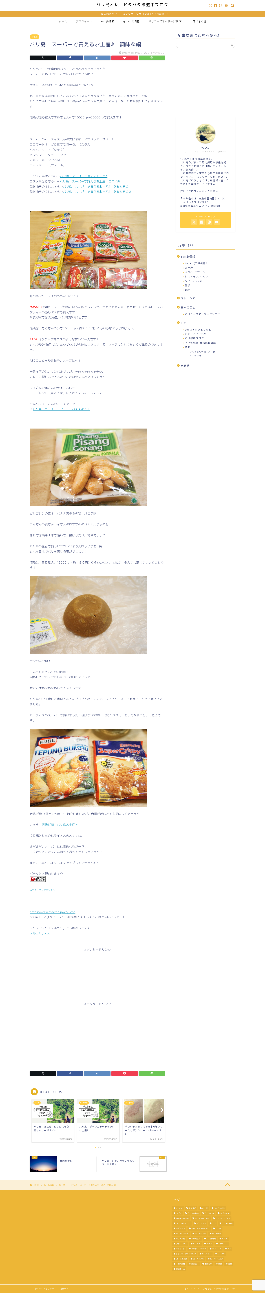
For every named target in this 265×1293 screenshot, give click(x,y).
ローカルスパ (198, 1258)
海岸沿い (208, 1264)
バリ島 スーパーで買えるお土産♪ (83, 176)
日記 (184, 323)
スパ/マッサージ (195, 272)
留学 (187, 285)
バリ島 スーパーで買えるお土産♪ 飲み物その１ (97, 187)
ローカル (221, 1253)
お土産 (34, 36)
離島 (230, 1264)
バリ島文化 (180, 1238)
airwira (179, 1208)
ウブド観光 (224, 1213)
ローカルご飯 (181, 1258)
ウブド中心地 (193, 1213)
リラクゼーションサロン (186, 1253)
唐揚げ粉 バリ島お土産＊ (60, 825)
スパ (214, 1223)
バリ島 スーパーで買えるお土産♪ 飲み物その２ (97, 192)
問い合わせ (199, 21)
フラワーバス (181, 1243)
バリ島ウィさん (182, 1233)
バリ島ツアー (200, 1233)
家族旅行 (194, 1264)
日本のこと (188, 307)
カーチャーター (182, 1218)
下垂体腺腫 (180, 1264)
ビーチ (224, 1238)
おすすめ (192, 1208)
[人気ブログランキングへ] (38, 884)
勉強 (187, 347)
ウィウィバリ (219, 1208)
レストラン (206, 1253)
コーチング (195, 356)
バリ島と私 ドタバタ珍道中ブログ (132, 4)
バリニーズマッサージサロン (166, 21)
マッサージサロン (198, 1248)
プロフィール (84, 21)
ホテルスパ (222, 1243)
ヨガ (229, 1248)
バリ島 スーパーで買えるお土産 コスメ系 (90, 181)
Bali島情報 (107, 21)
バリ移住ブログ (194, 338)
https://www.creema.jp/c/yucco (52, 912)
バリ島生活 (195, 1238)
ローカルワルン (216, 1258)
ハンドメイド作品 (196, 334)
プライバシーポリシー (43, 1288)
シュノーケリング (183, 1223)
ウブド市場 (209, 1213)
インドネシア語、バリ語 (202, 352)
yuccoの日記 (131, 21)
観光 (187, 289)
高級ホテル (180, 1269)
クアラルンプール (223, 1218)
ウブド (178, 1213)
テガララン (180, 1228)
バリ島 (218, 1228)
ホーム (63, 21)
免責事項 (64, 1288)
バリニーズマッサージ (200, 1228)
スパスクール (227, 1223)
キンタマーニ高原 (202, 1218)
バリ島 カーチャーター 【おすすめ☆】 (61, 409)
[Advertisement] (97, 978)
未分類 (185, 366)
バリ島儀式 (216, 1233)
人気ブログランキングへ (42, 890)
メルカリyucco (40, 933)
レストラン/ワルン (196, 276)
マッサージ (180, 1248)
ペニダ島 (196, 1243)
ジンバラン (201, 1223)
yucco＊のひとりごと (198, 329)
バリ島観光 (211, 1238)
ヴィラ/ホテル (194, 281)
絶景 (220, 1264)
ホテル (209, 1243)
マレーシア (188, 298)
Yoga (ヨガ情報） (196, 263)
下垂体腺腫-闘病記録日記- (201, 342)
